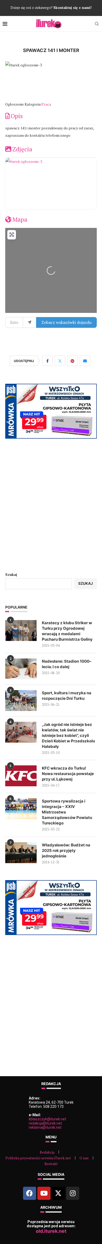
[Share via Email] (85, 361)
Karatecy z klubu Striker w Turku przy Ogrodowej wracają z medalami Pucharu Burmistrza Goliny (67, 631)
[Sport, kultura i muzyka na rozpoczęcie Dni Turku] (21, 700)
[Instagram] (72, 1193)
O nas (84, 1157)
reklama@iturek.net (45, 1127)
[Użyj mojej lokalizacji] (29, 322)
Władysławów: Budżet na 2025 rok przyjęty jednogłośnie (66, 850)
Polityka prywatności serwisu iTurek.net (38, 1157)
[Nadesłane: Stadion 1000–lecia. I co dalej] (21, 668)
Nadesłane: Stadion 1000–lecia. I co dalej (67, 664)
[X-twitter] (58, 1193)
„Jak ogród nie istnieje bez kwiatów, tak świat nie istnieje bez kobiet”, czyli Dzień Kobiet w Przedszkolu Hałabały (68, 735)
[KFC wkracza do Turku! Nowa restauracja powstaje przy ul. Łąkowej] (21, 775)
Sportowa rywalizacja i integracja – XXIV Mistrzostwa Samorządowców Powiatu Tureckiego (67, 812)
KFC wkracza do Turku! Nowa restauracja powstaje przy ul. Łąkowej (68, 774)
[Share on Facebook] (47, 361)
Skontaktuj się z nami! (72, 7)
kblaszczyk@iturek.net (47, 1119)
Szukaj (11, 574)
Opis (17, 116)
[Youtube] (43, 1193)
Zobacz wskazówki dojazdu (66, 322)
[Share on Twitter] (60, 361)
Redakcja (47, 1152)
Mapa (19, 219)
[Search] (96, 23)
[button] (12, 81)
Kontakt (51, 1163)
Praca (46, 104)
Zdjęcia (22, 149)
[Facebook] (29, 1193)
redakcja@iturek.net (45, 1123)
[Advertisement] (51, 505)
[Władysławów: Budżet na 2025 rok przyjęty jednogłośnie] (21, 852)
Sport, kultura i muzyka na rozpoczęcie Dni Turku (66, 695)
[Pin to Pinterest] (72, 361)
